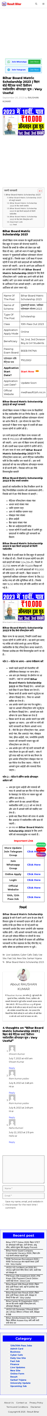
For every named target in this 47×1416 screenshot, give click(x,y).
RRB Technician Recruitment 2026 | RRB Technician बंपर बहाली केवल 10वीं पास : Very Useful (22, 1261)
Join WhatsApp (19, 62)
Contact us (21, 1402)
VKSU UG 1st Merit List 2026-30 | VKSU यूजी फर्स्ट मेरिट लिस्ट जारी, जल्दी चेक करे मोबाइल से (23, 1270)
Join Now (34, 62)
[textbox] (11, 297)
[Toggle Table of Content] (39, 191)
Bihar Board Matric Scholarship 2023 (23, 195)
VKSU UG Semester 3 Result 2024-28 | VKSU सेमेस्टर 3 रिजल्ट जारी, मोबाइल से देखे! (23, 1312)
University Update (20, 1383)
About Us (9, 1402)
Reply (12, 1068)
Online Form (17, 1373)
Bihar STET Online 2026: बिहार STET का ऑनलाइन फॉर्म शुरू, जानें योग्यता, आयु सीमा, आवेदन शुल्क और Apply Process (23, 1244)
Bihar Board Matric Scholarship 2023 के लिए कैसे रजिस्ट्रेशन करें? (23, 218)
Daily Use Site (18, 1358)
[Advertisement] (23, 33)
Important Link (16, 222)
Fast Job (11, 958)
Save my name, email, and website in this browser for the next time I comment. (24, 1204)
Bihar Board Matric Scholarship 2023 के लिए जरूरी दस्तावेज (23, 204)
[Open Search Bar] (36, 4)
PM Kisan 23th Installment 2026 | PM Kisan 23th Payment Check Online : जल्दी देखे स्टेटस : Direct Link (23, 1278)
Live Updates (12, 955)
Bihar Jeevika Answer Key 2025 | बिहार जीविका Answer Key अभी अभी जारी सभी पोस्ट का (22, 1320)
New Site (21, 958)
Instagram (41, 854)
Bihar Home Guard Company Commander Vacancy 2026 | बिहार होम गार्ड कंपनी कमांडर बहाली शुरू (23, 1253)
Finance (14, 1364)
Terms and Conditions (17, 1407)
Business (15, 1352)
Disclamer (36, 1407)
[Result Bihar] (11, 4)
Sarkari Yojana (34, 958)
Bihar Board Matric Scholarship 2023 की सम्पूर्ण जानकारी (25, 199)
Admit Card (16, 1349)
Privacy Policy (36, 1402)
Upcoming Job (18, 1386)
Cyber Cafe (26, 955)
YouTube (41, 849)
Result (13, 1377)
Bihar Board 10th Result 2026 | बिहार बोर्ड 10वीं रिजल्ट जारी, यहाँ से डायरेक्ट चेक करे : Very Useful (22, 1286)
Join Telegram (19, 70)
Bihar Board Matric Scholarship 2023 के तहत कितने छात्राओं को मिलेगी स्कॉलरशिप (23, 211)
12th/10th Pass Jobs (21, 1345)
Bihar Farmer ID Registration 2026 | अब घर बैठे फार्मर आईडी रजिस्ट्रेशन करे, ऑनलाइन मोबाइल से (22, 1303)
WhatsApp (41, 845)
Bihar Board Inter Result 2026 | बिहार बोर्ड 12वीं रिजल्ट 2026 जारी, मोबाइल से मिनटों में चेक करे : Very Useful (22, 1295)
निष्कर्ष (15, 225)
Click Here (34, 851)
